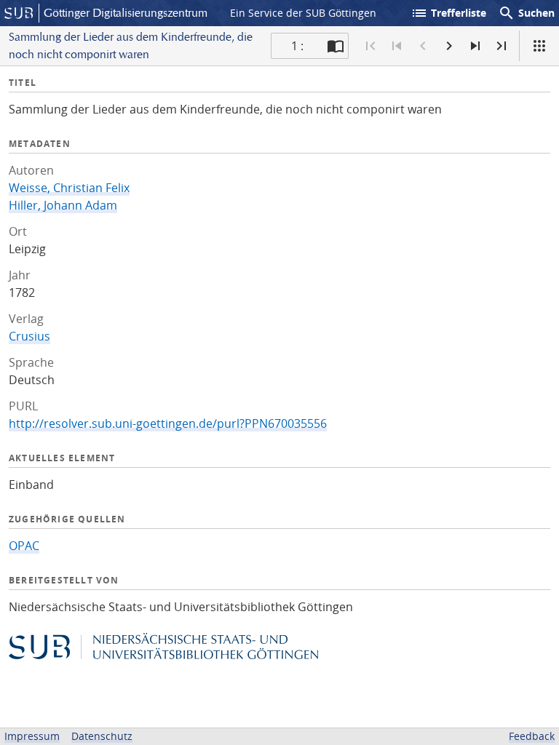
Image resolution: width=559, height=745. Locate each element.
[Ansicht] (539, 46)
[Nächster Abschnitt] (475, 46)
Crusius (29, 336)
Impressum (32, 736)
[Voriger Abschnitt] (397, 46)
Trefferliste (448, 13)
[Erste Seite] (370, 46)
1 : (297, 46)
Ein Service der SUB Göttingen (303, 13)
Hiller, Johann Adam (63, 205)
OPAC (24, 546)
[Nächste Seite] (449, 46)
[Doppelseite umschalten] (335, 46)
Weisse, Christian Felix (69, 188)
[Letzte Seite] (501, 46)
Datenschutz (101, 736)
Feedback (532, 736)
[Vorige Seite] (423, 46)
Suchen (526, 13)
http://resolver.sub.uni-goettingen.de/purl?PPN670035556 (168, 423)
